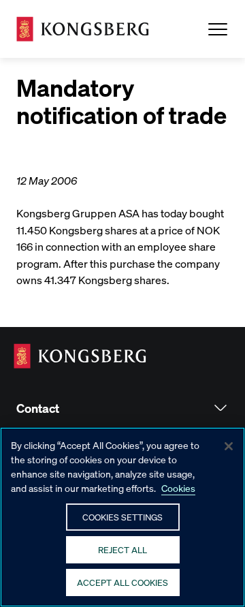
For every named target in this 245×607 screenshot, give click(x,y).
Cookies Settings (122, 517)
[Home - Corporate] (82, 29)
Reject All (122, 549)
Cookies (178, 488)
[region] (122, 517)
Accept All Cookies (122, 582)
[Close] (229, 446)
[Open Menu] (218, 29)
